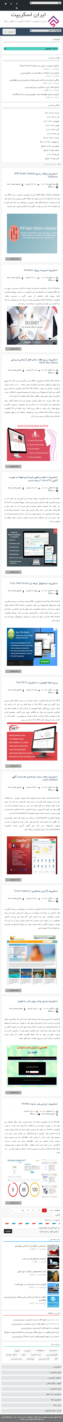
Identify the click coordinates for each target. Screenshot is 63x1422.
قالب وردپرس (44, 1359)
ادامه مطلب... (13, 259)
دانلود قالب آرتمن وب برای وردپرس (36, 1328)
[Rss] (17, 8)
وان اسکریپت (55, 1389)
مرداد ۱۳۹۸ (54, 113)
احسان (56, 1337)
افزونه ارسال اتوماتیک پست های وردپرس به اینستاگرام (36, 94)
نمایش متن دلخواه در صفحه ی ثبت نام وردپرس (39, 73)
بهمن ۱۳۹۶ (54, 125)
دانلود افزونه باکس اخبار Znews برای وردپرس (31, 1337)
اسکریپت (27, 1351)
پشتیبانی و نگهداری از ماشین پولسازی (30, 1246)
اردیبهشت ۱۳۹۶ (52, 142)
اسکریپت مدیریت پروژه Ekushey (41, 270)
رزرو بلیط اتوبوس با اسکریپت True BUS (37, 682)
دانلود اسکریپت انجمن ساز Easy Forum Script (39, 66)
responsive (53, 1351)
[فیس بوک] (17, 4)
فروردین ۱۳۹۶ (52, 146)
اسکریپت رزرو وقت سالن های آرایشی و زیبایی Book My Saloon (34, 361)
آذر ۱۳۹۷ (55, 117)
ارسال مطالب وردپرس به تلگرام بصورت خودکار (23, 1332)
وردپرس (30, 1359)
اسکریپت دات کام (54, 1394)
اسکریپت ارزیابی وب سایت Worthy (40, 1104)
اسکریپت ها (56, 1400)
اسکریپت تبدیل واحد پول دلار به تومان (38, 1001)
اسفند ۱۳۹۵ (53, 150)
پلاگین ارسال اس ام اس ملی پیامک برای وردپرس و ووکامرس (34, 80)
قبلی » (57, 1215)
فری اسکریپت (55, 1372)
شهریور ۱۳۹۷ (53, 121)
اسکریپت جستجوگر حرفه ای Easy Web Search (34, 583)
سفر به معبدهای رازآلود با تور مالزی (31, 1272)
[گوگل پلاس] (11, 4)
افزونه (17, 1351)
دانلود (24, 1355)
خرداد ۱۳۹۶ (53, 138)
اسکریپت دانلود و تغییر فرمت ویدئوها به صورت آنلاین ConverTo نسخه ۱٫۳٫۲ (33, 479)
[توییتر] (6, 4)
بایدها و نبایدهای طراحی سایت (34, 1259)
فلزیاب (56, 1328)
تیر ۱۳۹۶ (55, 134)
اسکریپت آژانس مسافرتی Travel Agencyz (36, 891)
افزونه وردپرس (51, 1355)
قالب (55, 1359)
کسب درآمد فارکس (53, 1411)
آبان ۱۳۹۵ (54, 159)
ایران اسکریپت (36, 1355)
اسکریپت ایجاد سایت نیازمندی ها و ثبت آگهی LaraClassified (35, 778)
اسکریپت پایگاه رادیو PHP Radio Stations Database (36, 175)
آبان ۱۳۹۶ (54, 130)
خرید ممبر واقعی (52, 1332)
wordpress (40, 1351)
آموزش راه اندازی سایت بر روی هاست (30, 1284)
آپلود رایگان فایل (54, 1383)
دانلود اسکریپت (11, 1355)
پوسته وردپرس (16, 1359)
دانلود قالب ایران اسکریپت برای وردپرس (42, 87)
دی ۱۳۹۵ (55, 154)
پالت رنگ (57, 1405)
